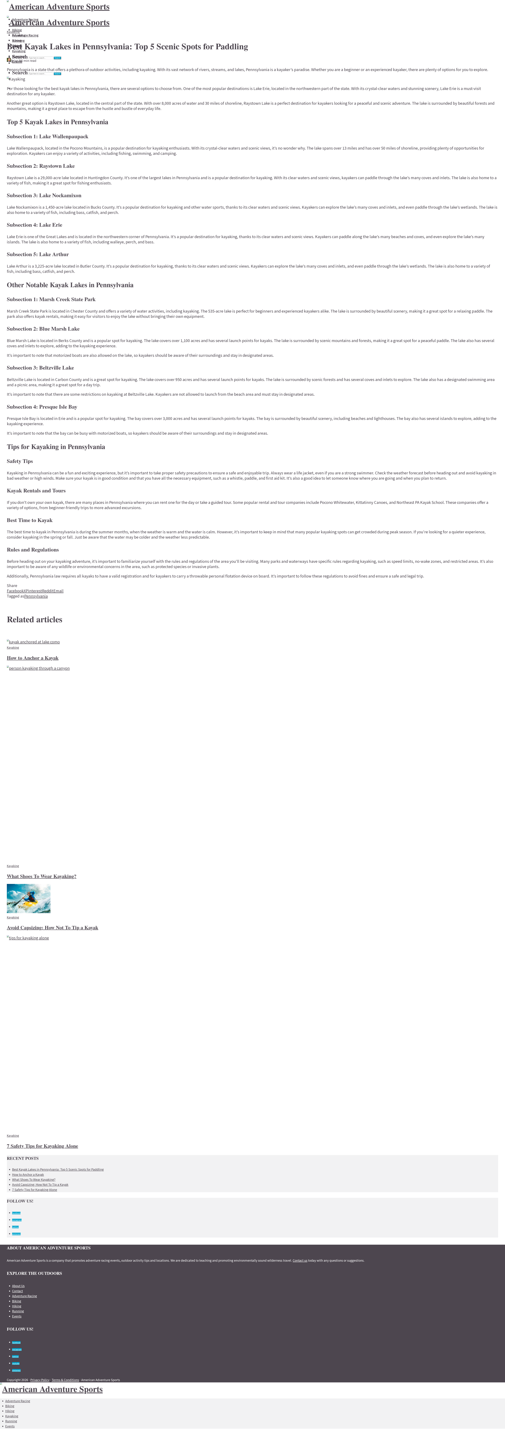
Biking (16, 1301)
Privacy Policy (39, 1380)
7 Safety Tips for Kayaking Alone (42, 1145)
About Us (18, 1286)
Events (16, 1316)
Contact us (300, 1260)
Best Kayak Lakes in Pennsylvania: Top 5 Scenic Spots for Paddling (58, 1169)
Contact (17, 1291)
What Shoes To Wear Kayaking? (41, 876)
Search (57, 58)
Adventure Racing (25, 35)
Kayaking (13, 32)
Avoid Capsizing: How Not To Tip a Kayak (52, 927)
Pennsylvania (36, 596)
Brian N (16, 61)
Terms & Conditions (65, 1380)
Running (18, 56)
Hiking (16, 1306)
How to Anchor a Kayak (33, 657)
